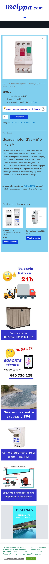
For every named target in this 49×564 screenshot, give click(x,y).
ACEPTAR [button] (30, 558)
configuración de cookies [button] (14, 559)
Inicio (4, 84)
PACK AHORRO (29, 186)
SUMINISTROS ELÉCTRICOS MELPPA (21, 84)
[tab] (24, 133)
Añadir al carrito (18, 117)
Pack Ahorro (33, 102)
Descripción (7, 133)
